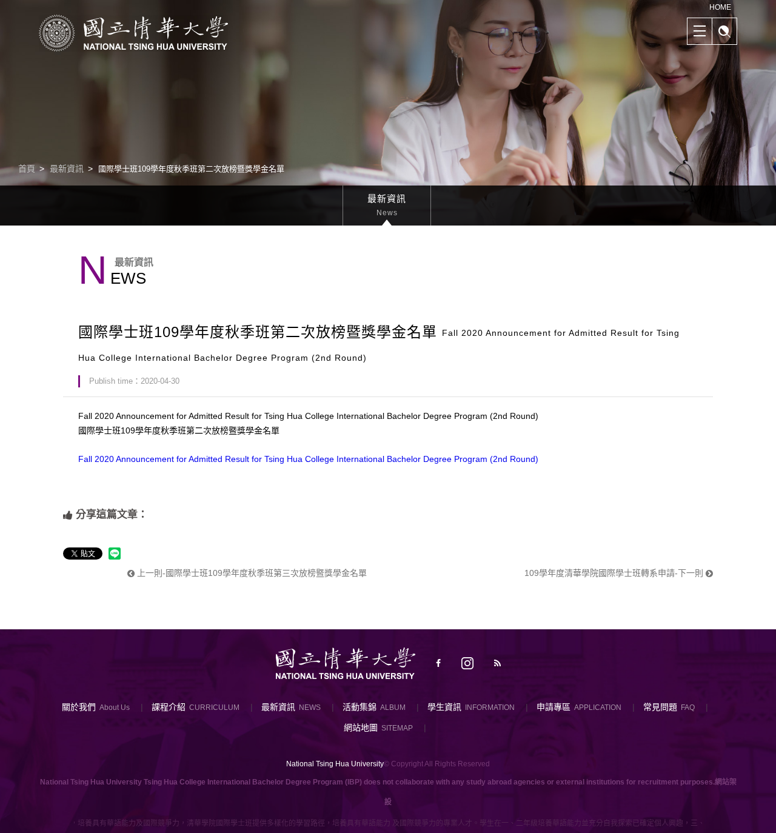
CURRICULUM (214, 707)
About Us (114, 707)
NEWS (310, 707)
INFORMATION (490, 707)
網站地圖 (361, 727)
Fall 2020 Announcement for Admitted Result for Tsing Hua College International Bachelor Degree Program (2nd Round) (308, 459)
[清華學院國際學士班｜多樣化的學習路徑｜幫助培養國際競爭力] (388, 113)
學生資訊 (444, 707)
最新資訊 (67, 168)
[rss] (497, 663)
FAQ (688, 707)
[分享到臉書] (438, 663)
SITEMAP (397, 728)
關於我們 (79, 707)
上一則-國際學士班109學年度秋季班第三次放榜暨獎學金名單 (251, 573)
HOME (720, 7)
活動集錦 (359, 707)
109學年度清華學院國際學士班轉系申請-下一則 (615, 573)
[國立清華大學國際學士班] (133, 33)
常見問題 (660, 707)
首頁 (26, 168)
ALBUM (393, 707)
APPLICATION (597, 707)
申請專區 (553, 707)
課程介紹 (169, 707)
